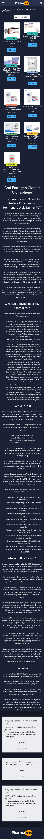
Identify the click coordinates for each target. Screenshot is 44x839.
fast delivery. (32, 661)
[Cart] (40, 3)
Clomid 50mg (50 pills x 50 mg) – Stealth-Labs (32, 75)
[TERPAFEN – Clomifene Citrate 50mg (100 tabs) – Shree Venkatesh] (11, 60)
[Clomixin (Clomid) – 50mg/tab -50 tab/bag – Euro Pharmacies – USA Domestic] (11, 158)
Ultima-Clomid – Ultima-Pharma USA (32, 107)
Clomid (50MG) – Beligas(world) (11, 138)
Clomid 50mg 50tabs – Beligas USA (32, 137)
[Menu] (3, 3)
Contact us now (36, 705)
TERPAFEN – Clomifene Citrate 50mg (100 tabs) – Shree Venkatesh (12, 70)
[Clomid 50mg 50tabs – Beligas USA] (32, 127)
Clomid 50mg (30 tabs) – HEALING (32, 37)
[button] (11, 50)
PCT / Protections (14, 9)
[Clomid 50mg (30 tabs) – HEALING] (32, 27)
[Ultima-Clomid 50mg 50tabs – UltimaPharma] (11, 97)
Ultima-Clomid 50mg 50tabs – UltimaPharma (12, 109)
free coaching (26, 641)
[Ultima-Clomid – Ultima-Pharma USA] (32, 97)
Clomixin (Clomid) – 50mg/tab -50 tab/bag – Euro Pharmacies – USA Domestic (11, 170)
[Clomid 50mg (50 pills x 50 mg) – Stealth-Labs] (32, 64)
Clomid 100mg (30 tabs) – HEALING (11, 42)
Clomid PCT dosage (22, 425)
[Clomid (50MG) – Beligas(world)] (11, 128)
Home (4, 9)
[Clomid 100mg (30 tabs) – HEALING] (11, 30)
